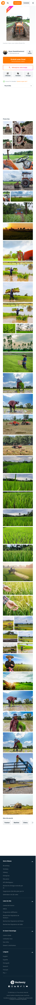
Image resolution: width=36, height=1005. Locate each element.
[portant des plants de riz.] (17, 311)
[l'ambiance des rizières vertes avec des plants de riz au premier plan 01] (17, 514)
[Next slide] (29, 899)
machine (16, 899)
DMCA (5, 987)
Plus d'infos (8, 86)
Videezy (5, 949)
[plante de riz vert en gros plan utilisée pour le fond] (9, 368)
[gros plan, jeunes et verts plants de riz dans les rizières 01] (17, 549)
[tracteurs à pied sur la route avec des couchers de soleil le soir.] (17, 271)
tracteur (7, 899)
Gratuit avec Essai (18, 60)
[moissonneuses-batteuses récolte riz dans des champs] (17, 881)
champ (25, 899)
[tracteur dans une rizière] (7, 128)
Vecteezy (5, 945)
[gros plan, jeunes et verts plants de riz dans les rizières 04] (17, 585)
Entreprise (6, 952)
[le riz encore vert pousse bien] (17, 602)
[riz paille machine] (17, 474)
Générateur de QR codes (10, 973)
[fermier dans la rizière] (17, 739)
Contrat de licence (8, 984)
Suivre (29, 53)
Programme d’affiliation (10, 991)
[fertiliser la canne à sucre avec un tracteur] (17, 252)
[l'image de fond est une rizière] (8, 673)
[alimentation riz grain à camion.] (17, 839)
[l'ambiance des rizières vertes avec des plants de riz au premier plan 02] (17, 532)
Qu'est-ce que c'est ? (22, 81)
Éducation (6, 955)
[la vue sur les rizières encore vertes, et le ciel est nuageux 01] (17, 567)
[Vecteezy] (3, 3)
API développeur (8, 959)
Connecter (26, 3)
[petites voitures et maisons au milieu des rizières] (17, 860)
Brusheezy (6, 942)
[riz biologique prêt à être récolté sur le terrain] (17, 638)
